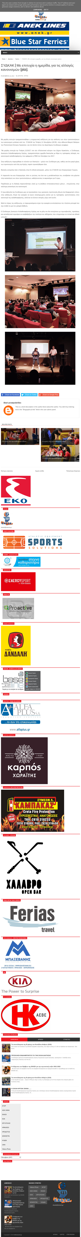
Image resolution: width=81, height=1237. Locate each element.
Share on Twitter (31, 395)
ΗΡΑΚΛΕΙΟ (5, 1127)
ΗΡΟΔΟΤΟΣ (6, 1132)
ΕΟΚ (3, 1119)
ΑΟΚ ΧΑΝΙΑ (5, 1110)
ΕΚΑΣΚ (4, 1114)
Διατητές (20, 76)
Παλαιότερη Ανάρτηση (73, 471)
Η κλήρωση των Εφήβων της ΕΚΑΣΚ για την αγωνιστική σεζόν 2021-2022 (13, 1220)
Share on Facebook (12, 395)
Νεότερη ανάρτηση (7, 471)
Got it (46, 9)
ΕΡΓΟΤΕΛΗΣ (6, 1123)
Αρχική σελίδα (39, 471)
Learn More (37, 9)
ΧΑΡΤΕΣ (62, 1234)
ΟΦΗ (3, 1145)
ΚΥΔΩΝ (4, 1140)
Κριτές (26, 76)
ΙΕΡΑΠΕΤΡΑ (6, 1136)
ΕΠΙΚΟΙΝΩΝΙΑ (70, 1234)
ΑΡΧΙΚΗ (55, 1234)
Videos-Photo (6, 1149)
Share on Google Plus (50, 395)
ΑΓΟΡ (4, 1106)
